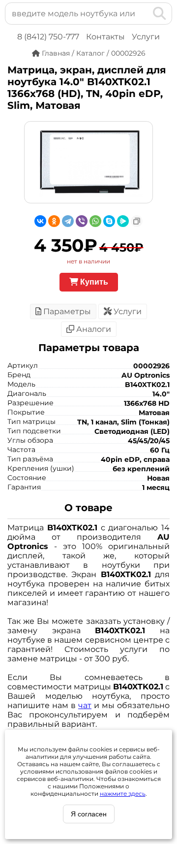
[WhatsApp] (95, 221)
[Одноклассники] (54, 221)
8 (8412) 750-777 (48, 36)
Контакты (105, 36)
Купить (93, 282)
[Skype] (109, 221)
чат (84, 705)
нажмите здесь (123, 793)
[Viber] (82, 221)
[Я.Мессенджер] (123, 221)
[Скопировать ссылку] (137, 221)
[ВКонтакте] (40, 221)
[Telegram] (68, 221)
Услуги (146, 36)
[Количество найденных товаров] (144, 13)
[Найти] (159, 13)
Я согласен (89, 814)
